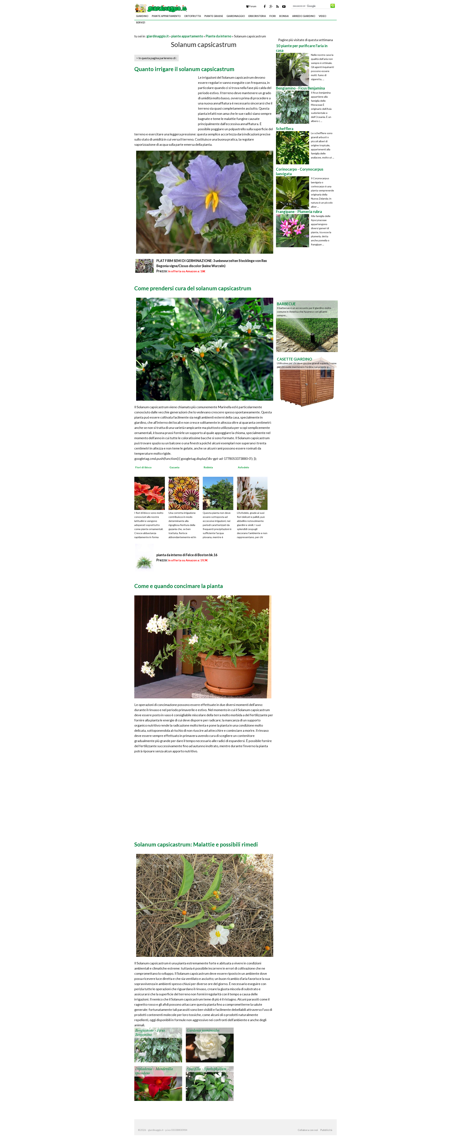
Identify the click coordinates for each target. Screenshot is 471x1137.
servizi (140, 22)
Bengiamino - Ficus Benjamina (150, 1032)
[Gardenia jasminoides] (210, 1044)
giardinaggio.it (158, 36)
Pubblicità (326, 1130)
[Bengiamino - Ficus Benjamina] (158, 1044)
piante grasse (213, 16)
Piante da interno (218, 36)
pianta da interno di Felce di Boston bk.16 (186, 555)
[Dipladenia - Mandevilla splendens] (158, 1083)
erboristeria (257, 16)
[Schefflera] (293, 147)
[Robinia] (219, 493)
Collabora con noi (308, 1130)
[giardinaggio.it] (161, 8)
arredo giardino (303, 16)
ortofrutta (192, 16)
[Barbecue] (307, 326)
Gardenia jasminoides (203, 1030)
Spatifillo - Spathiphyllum (206, 1069)
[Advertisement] (177, 31)
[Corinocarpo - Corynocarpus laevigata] (293, 192)
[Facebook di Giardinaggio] (264, 6)
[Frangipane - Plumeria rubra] (293, 230)
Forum (252, 6)
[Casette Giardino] (307, 381)
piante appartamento (166, 16)
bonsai (284, 16)
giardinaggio (235, 16)
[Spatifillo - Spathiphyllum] (210, 1083)
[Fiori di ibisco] (150, 493)
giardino (142, 16)
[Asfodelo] (253, 493)
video (322, 16)
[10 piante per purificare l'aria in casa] (293, 69)
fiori (272, 16)
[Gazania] (185, 493)
